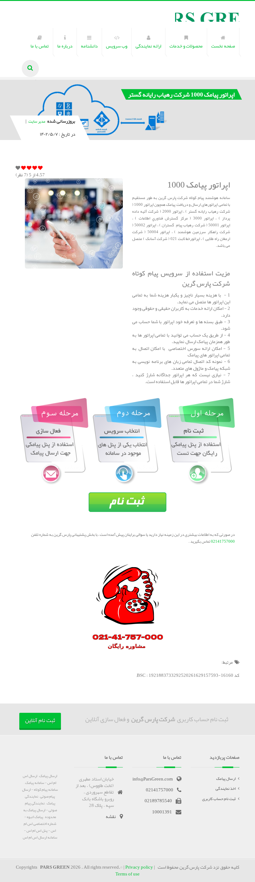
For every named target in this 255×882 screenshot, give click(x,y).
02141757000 (222, 541)
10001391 (162, 811)
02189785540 (158, 800)
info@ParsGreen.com (152, 779)
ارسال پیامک (226, 779)
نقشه (111, 816)
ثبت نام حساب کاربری (219, 799)
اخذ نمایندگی (226, 789)
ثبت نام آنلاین (40, 720)
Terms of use (127, 874)
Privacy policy (139, 867)
